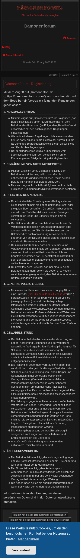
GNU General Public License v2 (47, 294)
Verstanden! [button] (21, 550)
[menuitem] (70, 38)
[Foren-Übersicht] (40, 7)
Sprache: (53, 74)
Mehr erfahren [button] (28, 539)
